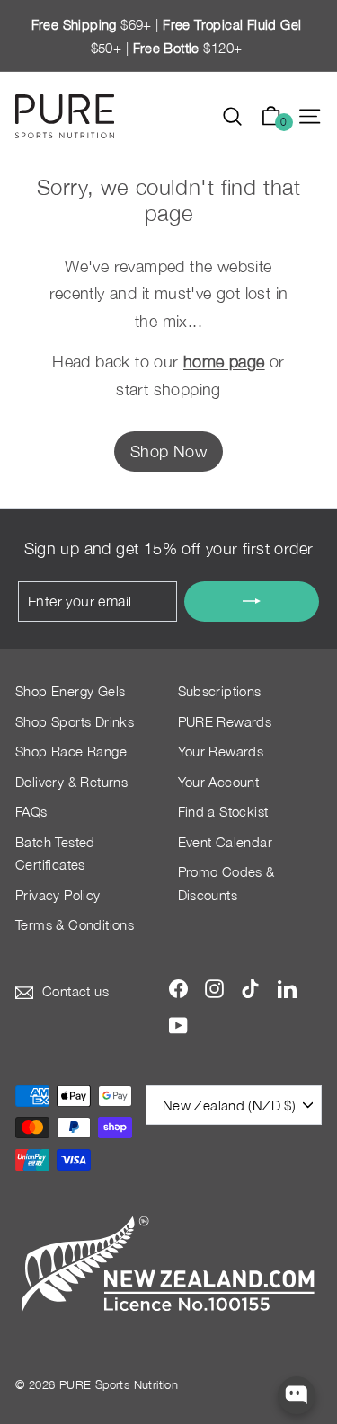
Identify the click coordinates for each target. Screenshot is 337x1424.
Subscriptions (220, 691)
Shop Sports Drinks (74, 721)
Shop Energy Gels (70, 691)
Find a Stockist (223, 811)
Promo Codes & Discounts (226, 883)
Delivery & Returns (71, 782)
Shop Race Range (71, 751)
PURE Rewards (225, 721)
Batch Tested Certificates (55, 853)
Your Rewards (221, 751)
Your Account (219, 782)
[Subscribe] (251, 601)
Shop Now (168, 451)
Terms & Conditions (74, 924)
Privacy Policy (58, 895)
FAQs (31, 811)
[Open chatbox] (297, 1395)
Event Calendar (225, 842)
